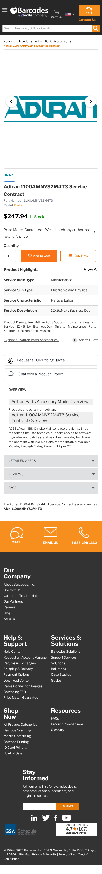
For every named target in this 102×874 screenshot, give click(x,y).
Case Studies (61, 674)
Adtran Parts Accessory (51, 41)
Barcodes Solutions (65, 651)
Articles (9, 619)
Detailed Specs (22, 461)
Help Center (13, 651)
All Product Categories (20, 724)
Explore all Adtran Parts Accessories (31, 340)
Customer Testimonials (21, 596)
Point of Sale (13, 753)
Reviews (15, 474)
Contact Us (87, 20)
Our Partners (13, 601)
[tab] (51, 387)
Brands (24, 41)
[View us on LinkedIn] (34, 820)
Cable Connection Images (23, 686)
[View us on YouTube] (66, 820)
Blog (7, 613)
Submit (68, 806)
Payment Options (16, 674)
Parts (18, 205)
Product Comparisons (67, 724)
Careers (10, 607)
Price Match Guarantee (21, 697)
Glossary (57, 730)
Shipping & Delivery (18, 669)
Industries (58, 669)
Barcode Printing (16, 742)
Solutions (58, 663)
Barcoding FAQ (15, 692)
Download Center (17, 680)
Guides (56, 680)
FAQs (12, 488)
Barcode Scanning (17, 730)
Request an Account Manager (26, 657)
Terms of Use (67, 854)
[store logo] (29, 12)
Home (8, 41)
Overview (17, 389)
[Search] (95, 28)
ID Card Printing (15, 747)
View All (91, 269)
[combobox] (50, 28)
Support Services (64, 657)
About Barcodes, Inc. (19, 584)
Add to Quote (88, 340)
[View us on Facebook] (55, 820)
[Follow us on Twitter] (46, 820)
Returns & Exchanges (20, 663)
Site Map (24, 854)
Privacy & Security (44, 854)
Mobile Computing (17, 736)
